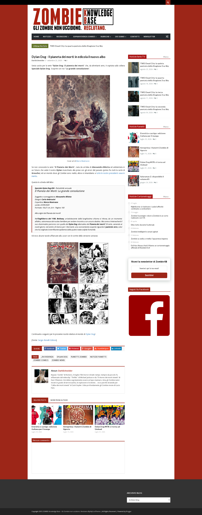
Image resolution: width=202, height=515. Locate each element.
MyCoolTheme (95, 511)
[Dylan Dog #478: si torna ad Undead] (110, 415)
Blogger (128, 511)
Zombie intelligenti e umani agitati (144, 232)
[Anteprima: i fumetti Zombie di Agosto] (78, 415)
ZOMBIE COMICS (40, 360)
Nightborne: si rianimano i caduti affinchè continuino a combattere (147, 208)
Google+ (88, 348)
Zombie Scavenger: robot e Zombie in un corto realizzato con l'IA (149, 217)
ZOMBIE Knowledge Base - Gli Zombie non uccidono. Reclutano (65, 511)
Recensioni (61, 37)
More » (44, 46)
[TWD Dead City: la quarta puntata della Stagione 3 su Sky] (133, 81)
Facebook (50, 348)
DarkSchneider (38, 61)
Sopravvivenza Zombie (84, 37)
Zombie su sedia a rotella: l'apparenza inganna (149, 239)
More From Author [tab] (59, 400)
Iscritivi (149, 275)
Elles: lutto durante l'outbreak (142, 225)
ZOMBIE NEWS (58, 360)
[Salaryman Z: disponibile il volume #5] (133, 180)
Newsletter (149, 37)
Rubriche (105, 37)
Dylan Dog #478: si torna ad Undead (107, 427)
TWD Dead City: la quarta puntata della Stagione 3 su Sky (76, 46)
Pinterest (75, 348)
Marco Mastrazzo (82, 161)
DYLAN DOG (62, 357)
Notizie (47, 37)
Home (36, 37)
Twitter (63, 348)
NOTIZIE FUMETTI (98, 357)
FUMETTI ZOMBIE (79, 357)
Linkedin (117, 348)
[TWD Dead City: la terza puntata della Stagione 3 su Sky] (133, 96)
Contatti (134, 37)
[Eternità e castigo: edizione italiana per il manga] (47, 415)
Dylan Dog (90, 334)
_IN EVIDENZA (47, 357)
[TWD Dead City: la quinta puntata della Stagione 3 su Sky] (133, 67)
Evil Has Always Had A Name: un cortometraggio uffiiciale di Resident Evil (150, 246)
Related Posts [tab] (40, 400)
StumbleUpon (103, 348)
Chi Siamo (119, 37)
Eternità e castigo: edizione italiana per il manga (44, 427)
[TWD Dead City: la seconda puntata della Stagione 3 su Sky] (133, 110)
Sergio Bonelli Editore (47, 340)
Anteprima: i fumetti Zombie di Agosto (77, 427)
